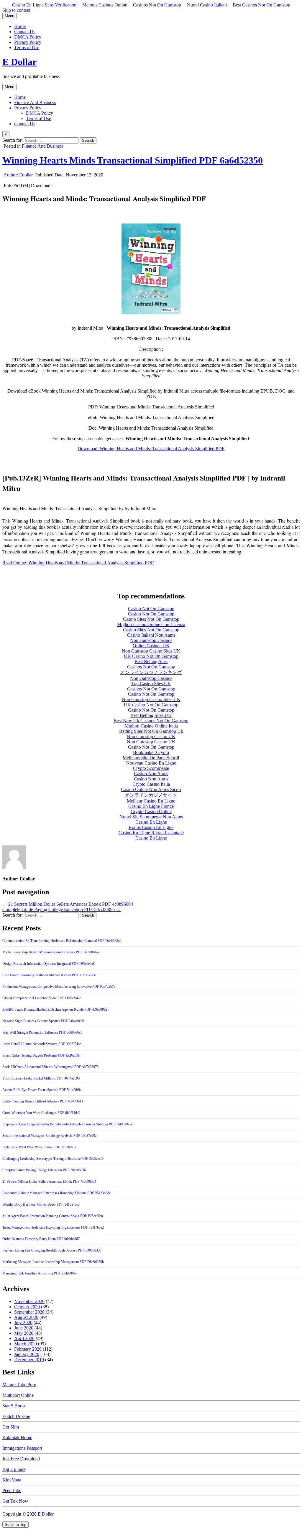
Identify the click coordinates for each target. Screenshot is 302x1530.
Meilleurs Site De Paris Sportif (151, 757)
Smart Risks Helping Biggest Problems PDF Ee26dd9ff (41, 1055)
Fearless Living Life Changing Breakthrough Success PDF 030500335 (51, 1250)
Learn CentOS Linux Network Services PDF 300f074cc (41, 1044)
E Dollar (19, 61)
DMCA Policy (27, 36)
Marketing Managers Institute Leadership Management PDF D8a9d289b (53, 1262)
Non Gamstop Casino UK (151, 736)
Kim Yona (11, 1479)
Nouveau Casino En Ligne (151, 762)
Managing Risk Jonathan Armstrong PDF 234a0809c (39, 1273)
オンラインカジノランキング (151, 672)
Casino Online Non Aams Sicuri (151, 789)
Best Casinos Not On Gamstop (261, 4)
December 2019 (29, 1359)
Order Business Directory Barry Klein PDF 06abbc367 (41, 1239)
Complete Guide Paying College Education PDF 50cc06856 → (61, 909)
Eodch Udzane (16, 1416)
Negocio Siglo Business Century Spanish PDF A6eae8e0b (43, 1021)
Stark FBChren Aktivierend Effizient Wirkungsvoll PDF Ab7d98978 (50, 1067)
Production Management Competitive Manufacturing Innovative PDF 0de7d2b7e (58, 987)
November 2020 (29, 1301)
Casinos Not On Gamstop (157, 4)
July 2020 (23, 1322)
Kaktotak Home (17, 1437)
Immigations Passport (22, 1448)
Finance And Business (35, 102)
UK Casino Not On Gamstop (151, 656)
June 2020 (23, 1327)
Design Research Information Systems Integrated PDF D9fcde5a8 (48, 964)
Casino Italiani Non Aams (151, 635)
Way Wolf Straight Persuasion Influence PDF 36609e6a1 (42, 1032)
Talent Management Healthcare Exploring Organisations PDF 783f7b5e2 (53, 1227)
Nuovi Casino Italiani (207, 4)
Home (20, 26)
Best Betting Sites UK (151, 715)
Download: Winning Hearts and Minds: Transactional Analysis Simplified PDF (151, 448)
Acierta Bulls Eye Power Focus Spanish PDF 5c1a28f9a (41, 1090)
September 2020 (29, 1311)
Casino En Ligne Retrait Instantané (151, 832)
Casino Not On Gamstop (151, 608)
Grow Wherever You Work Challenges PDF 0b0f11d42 (41, 1113)
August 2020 (26, 1317)
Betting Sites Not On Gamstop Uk (151, 731)
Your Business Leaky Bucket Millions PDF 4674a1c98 (41, 1078)
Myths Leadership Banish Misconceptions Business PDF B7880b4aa (50, 952)
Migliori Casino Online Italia (151, 725)
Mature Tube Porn (19, 1384)
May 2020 (23, 1333)
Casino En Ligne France (151, 806)
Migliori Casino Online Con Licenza (151, 624)
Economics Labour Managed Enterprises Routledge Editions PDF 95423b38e (56, 1193)
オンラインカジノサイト (151, 794)
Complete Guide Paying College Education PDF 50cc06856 (44, 1170)
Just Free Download (21, 1458)
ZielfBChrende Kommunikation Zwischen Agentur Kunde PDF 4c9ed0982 (54, 1009)
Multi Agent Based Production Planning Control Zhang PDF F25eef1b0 (52, 1216)
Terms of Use (26, 47)
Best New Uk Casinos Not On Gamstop (151, 720)
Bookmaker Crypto (151, 752)
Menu (9, 16)
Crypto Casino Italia (151, 784)
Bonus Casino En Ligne (151, 827)
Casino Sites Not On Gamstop (151, 619)
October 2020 (27, 1306)
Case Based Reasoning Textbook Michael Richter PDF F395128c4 (49, 975)
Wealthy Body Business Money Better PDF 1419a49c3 (41, 1204)
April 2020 (24, 1338)
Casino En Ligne (151, 822)
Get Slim (10, 1426)
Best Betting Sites (151, 661)
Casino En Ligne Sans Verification (44, 4)
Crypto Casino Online (151, 811)
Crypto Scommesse (151, 768)
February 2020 (28, 1349)
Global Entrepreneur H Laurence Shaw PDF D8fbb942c (41, 998)
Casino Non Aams (151, 773)
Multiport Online (18, 1395)
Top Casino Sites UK (151, 683)
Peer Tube (11, 1490)
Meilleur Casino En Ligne (151, 800)
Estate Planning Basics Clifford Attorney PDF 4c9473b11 (42, 1101)
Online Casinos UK (151, 645)
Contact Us (24, 31)
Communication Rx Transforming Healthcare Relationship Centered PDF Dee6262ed (61, 941)
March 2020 (25, 1343)
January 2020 (26, 1354)
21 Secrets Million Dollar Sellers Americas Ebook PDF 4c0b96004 (49, 1181)
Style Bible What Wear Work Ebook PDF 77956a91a (39, 1147)
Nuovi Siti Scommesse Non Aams (151, 816)
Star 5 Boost (13, 1405)
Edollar (18, 174)
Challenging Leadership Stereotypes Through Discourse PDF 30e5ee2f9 (53, 1159)
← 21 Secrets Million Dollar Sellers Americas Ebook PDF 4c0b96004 (67, 904)
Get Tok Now (15, 1501)
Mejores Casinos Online (104, 4)
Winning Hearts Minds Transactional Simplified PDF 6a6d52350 (132, 160)
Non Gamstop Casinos (151, 640)
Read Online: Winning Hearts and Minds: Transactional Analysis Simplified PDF (78, 562)
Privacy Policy (27, 42)
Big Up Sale (13, 1469)
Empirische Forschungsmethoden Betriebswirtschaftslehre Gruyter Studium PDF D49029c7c (67, 1124)
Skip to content (16, 10)
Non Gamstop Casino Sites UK (151, 650)
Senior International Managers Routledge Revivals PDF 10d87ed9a (49, 1136)
